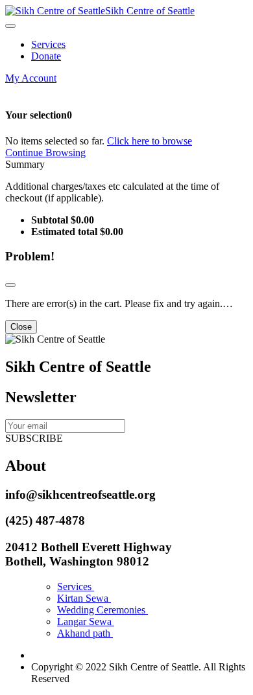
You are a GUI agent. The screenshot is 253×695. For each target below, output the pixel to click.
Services (48, 44)
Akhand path (85, 633)
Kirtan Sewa (84, 598)
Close (21, 327)
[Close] (10, 285)
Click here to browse (149, 140)
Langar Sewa (85, 621)
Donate (46, 56)
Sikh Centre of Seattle (150, 10)
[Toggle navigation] (10, 26)
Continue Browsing (45, 152)
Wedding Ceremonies (102, 609)
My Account (30, 78)
